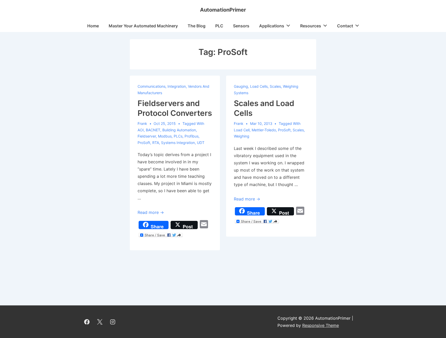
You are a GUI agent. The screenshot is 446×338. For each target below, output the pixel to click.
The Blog (196, 25)
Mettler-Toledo (264, 130)
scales (298, 130)
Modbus (165, 136)
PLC (219, 25)
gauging (241, 86)
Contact (345, 25)
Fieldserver (147, 136)
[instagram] (113, 321)
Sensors (241, 25)
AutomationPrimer (223, 10)
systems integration (178, 142)
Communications (151, 86)
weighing (241, 136)
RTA (155, 142)
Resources (310, 25)
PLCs (178, 136)
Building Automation (179, 130)
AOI (141, 130)
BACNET (153, 130)
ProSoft (144, 142)
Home (93, 25)
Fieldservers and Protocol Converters (175, 108)
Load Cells (259, 86)
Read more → (151, 212)
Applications (271, 25)
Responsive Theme (320, 325)
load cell (242, 130)
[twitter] (100, 321)
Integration (177, 86)
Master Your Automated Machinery (143, 25)
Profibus (191, 136)
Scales (275, 86)
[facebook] (87, 321)
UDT (200, 142)
